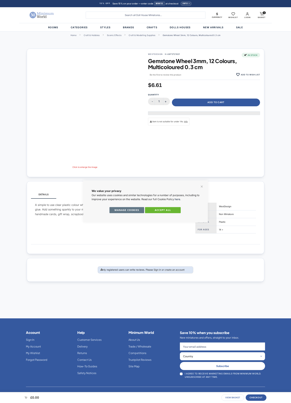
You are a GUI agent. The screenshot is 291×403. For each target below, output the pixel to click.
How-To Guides (87, 366)
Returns (82, 353)
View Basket (232, 397)
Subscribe (222, 366)
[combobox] (145, 15)
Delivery (82, 346)
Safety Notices (86, 373)
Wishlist (233, 17)
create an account (175, 269)
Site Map (134, 366)
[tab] (43, 195)
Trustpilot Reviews (139, 359)
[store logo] (52, 15)
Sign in (157, 269)
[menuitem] (53, 27)
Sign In (30, 339)
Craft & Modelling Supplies (142, 35)
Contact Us (84, 359)
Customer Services (89, 339)
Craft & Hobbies (92, 35)
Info (185, 3)
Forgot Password (36, 359)
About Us (134, 339)
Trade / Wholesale (139, 346)
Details (43, 194)
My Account (33, 346)
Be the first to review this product (165, 75)
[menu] (145, 27)
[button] (217, 15)
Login (247, 17)
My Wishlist (33, 353)
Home (73, 35)
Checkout (256, 397)
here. (178, 199)
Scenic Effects (114, 35)
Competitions (137, 353)
